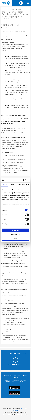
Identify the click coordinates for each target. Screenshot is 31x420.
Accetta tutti (15, 230)
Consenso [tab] (4, 184)
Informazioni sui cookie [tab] (23, 184)
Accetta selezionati (15, 234)
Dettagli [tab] (12, 184)
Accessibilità (15, 410)
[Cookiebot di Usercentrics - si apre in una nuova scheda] (22, 180)
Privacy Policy (24, 408)
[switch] (27, 215)
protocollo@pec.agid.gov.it (8, 148)
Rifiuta (15, 238)
